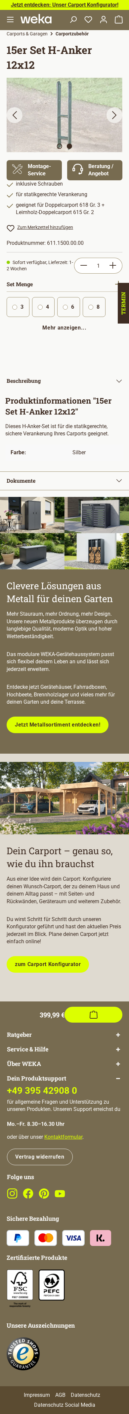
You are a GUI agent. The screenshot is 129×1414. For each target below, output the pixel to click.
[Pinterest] (44, 1197)
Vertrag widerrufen (39, 1157)
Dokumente (21, 480)
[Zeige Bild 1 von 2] (59, 146)
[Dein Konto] (103, 20)
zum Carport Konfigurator (48, 964)
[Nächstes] (114, 115)
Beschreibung (24, 380)
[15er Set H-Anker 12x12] (64, 115)
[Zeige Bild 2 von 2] (69, 146)
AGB (60, 1395)
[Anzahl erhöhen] (113, 266)
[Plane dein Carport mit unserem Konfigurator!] (64, 798)
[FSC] (20, 1288)
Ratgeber (19, 1034)
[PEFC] (51, 1285)
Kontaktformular (63, 1137)
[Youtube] (60, 1197)
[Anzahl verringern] (83, 266)
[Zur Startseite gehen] (36, 18)
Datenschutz (85, 1395)
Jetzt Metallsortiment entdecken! (57, 725)
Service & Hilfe (27, 1049)
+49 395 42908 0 (42, 1090)
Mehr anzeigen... (64, 328)
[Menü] (10, 20)
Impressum (37, 1395)
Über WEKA (24, 1064)
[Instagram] (12, 1197)
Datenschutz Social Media (64, 1405)
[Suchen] (73, 20)
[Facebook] (28, 1197)
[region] (64, 115)
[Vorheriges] (14, 115)
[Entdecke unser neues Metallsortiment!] (64, 533)
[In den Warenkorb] (93, 1015)
